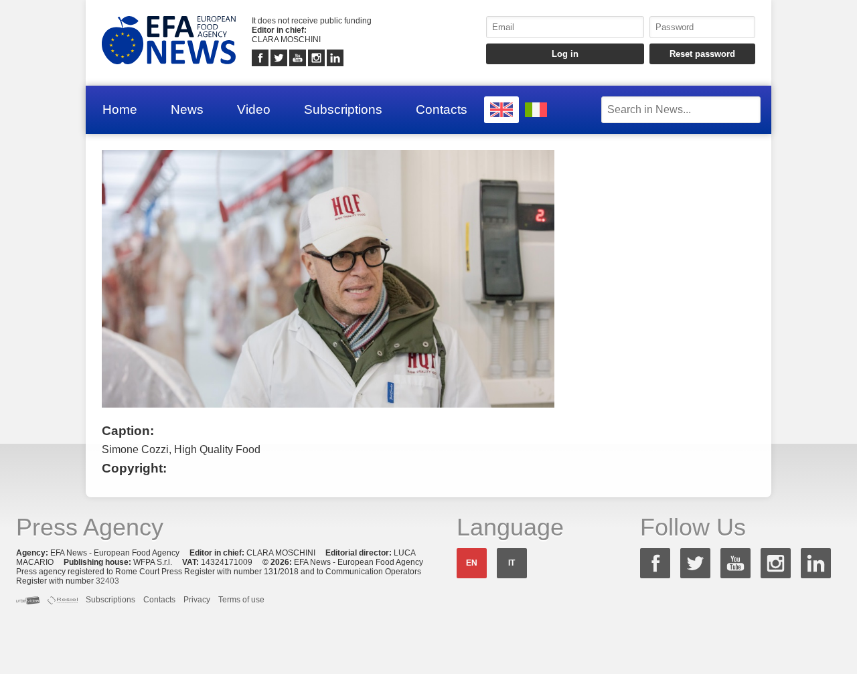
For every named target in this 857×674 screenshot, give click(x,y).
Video (253, 109)
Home (119, 109)
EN (471, 563)
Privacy (196, 599)
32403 (107, 581)
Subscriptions (343, 109)
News (187, 109)
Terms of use (241, 599)
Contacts (441, 109)
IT (511, 563)
